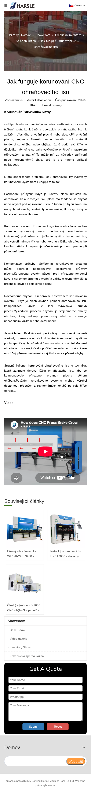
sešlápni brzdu (14, 124)
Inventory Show (20, 647)
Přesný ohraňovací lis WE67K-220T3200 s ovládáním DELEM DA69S (24, 554)
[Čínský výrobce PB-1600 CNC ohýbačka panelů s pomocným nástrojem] (25, 583)
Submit (33, 726)
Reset (58, 726)
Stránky (57, 105)
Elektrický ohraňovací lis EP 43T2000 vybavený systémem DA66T (64, 554)
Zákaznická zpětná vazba (27, 656)
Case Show (17, 630)
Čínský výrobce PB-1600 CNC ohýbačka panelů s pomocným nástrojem (23, 608)
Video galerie (18, 638)
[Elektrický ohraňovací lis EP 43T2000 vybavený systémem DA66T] (66, 529)
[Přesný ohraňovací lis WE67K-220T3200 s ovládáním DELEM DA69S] (25, 529)
